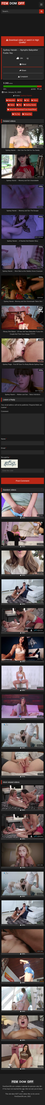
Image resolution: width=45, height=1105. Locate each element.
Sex (27, 100)
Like (21, 58)
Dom (13, 3)
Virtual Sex (28, 114)
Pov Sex (17, 114)
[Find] (41, 11)
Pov (20, 100)
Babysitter (11, 100)
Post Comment (22, 481)
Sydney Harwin (26, 95)
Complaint (24, 77)
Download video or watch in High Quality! (23, 41)
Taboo (35, 100)
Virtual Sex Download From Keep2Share (23, 109)
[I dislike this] (28, 59)
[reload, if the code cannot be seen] (9, 467)
